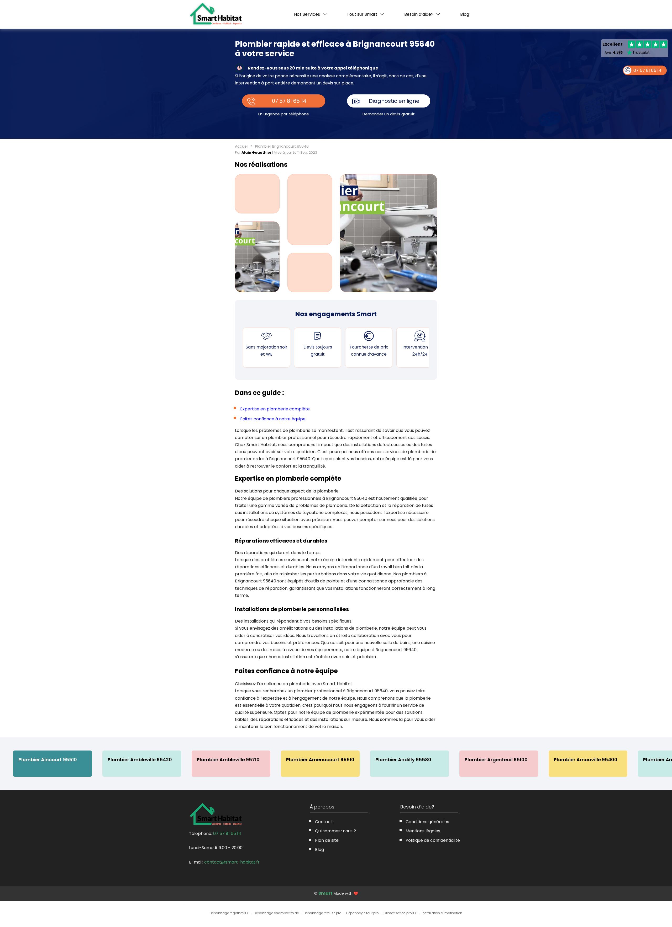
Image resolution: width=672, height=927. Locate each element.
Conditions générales (427, 822)
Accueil (241, 146)
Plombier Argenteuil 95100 (496, 759)
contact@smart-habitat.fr (232, 862)
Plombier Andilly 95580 (403, 759)
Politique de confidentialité (433, 840)
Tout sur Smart (362, 14)
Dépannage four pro (362, 913)
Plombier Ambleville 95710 (228, 759)
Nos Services (307, 14)
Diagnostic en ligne (394, 101)
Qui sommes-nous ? (335, 831)
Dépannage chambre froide (276, 913)
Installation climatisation (442, 913)
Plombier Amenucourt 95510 (320, 759)
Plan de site (327, 840)
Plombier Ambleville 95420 (140, 759)
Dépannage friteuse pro (322, 913)
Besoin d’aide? (418, 14)
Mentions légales (423, 831)
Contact (323, 822)
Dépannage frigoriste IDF (229, 913)
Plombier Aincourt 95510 (47, 759)
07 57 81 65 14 (289, 101)
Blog (464, 14)
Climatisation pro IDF (400, 913)
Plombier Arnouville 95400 (585, 759)
